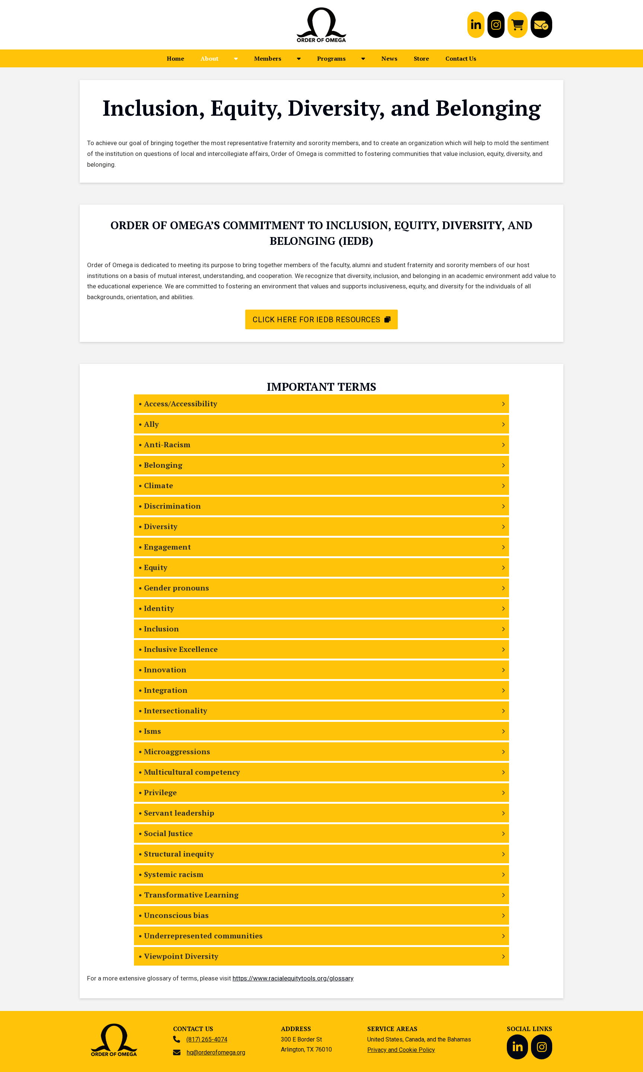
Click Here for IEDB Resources (317, 319)
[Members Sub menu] (299, 58)
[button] (321, 403)
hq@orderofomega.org (216, 1052)
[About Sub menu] (236, 58)
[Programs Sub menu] (363, 58)
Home (175, 58)
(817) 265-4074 (206, 1039)
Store (421, 58)
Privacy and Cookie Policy (401, 1049)
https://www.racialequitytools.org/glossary (293, 978)
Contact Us (460, 58)
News (389, 58)
